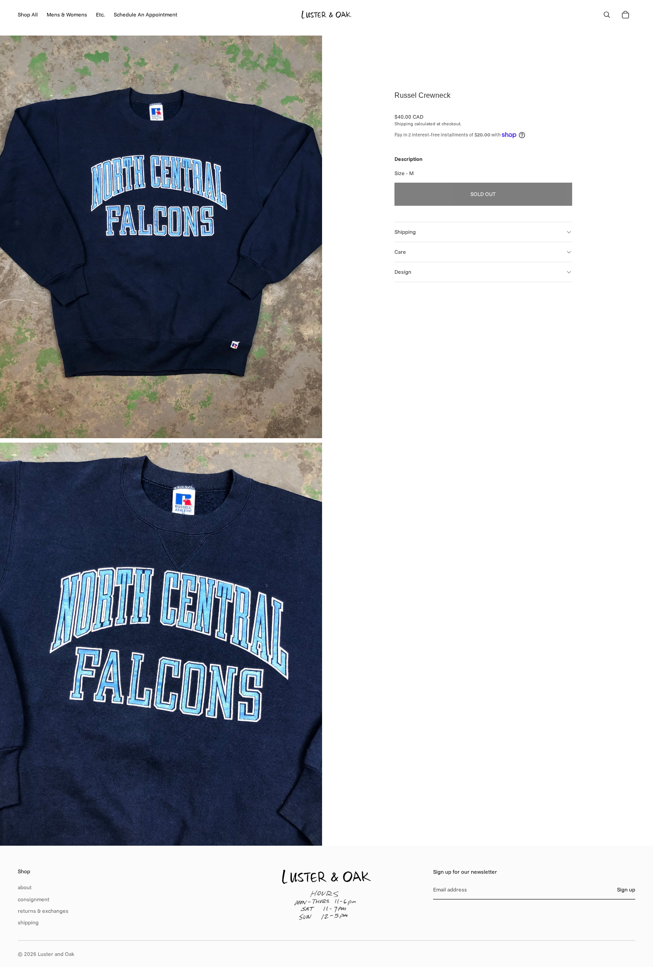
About (25, 887)
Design (402, 271)
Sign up (626, 889)
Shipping (405, 231)
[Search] (607, 14)
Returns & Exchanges (43, 910)
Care (400, 251)
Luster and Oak (56, 954)
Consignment (33, 899)
